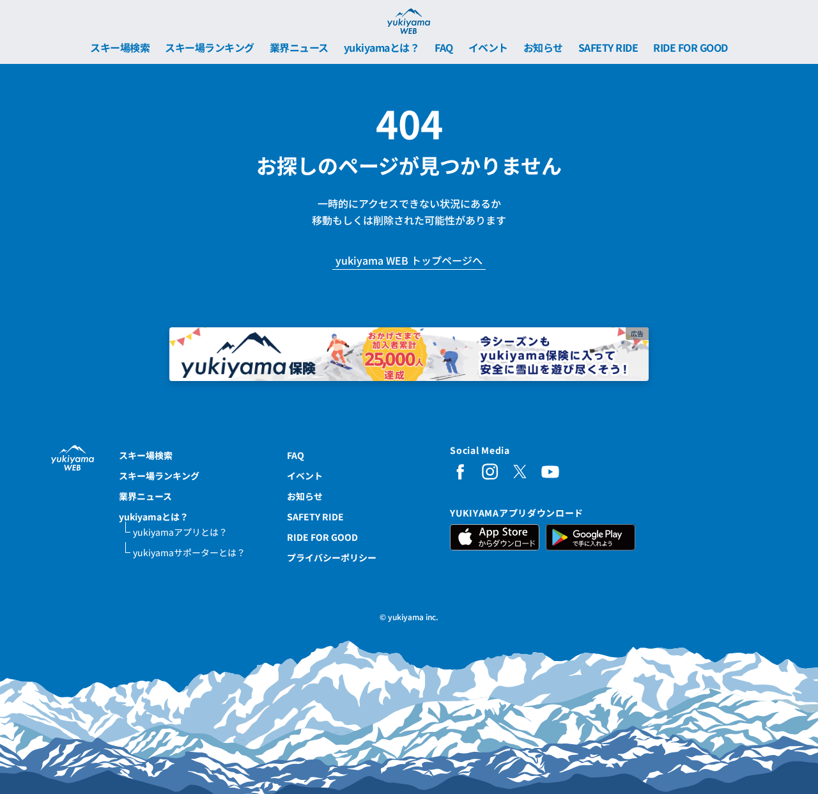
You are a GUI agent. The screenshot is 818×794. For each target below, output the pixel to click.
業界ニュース (299, 47)
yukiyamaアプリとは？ (180, 531)
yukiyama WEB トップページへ (409, 261)
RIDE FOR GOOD (690, 47)
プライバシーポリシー (331, 557)
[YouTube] (550, 472)
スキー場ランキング (209, 47)
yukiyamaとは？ (382, 47)
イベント (488, 47)
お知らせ (543, 47)
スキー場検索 (120, 47)
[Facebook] (460, 472)
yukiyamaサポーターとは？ (189, 552)
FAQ (444, 47)
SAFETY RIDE (608, 47)
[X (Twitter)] (520, 472)
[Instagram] (490, 472)
